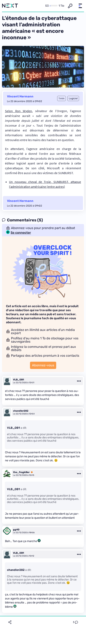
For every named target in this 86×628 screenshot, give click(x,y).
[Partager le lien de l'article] (10, 622)
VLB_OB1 (18, 379)
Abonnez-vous (43, 365)
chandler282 (20, 410)
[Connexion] (70, 5)
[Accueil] (10, 6)
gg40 (16, 529)
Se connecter (21, 232)
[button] (80, 6)
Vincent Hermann (20, 96)
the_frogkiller (21, 472)
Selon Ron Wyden (18, 111)
